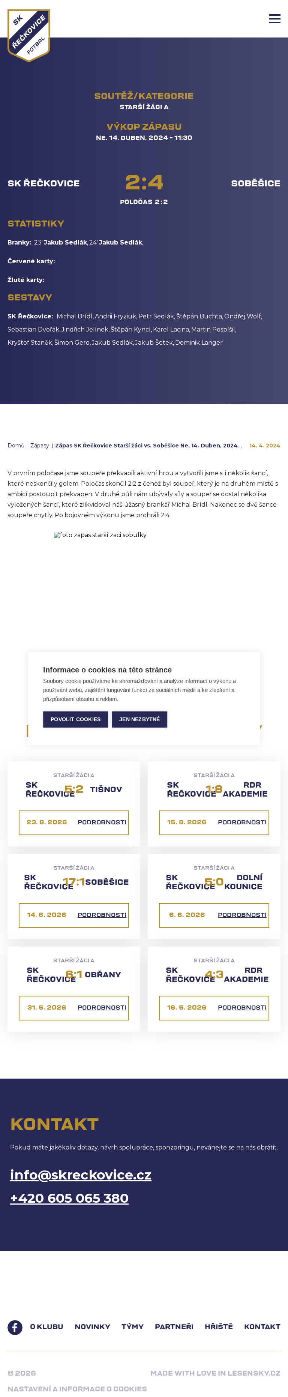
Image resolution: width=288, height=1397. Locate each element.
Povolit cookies (75, 719)
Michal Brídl (75, 316)
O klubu (46, 1327)
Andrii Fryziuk (115, 316)
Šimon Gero (72, 342)
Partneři (174, 1327)
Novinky (92, 1327)
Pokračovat (144, 377)
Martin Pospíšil (213, 329)
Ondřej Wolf (242, 316)
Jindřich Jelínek (85, 329)
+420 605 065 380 (69, 1198)
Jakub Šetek (154, 342)
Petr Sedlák (156, 316)
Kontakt (262, 1327)
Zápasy (39, 445)
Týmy (133, 1327)
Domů (16, 445)
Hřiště (219, 1327)
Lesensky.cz (254, 1374)
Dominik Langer (199, 342)
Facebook (15, 1327)
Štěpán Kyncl (131, 329)
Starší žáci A (144, 108)
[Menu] (275, 19)
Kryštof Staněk (30, 342)
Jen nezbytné (139, 719)
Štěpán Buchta (199, 316)
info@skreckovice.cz (81, 1175)
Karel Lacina (171, 329)
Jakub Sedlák (65, 242)
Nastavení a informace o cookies (77, 1389)
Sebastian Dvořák (33, 329)
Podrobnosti (102, 823)
